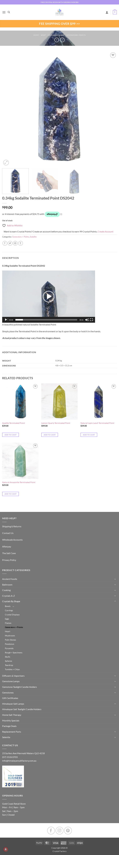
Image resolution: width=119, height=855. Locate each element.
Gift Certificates (10, 698)
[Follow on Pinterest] (68, 830)
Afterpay (6, 546)
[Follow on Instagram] (59, 830)
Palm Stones (10, 640)
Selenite (6, 737)
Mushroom (10, 635)
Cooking (6, 590)
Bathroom (7, 584)
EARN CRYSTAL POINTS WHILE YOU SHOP (59, 2)
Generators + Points (75, 35)
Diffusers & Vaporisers (13, 675)
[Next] (110, 108)
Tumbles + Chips (12, 669)
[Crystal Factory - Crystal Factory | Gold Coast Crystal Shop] (59, 12)
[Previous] (8, 108)
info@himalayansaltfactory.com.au (19, 760)
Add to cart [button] (10, 435)
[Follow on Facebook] (51, 830)
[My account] (107, 12)
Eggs (7, 619)
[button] (4, 12)
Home (36, 35)
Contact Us (7, 533)
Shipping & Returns (11, 526)
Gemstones (8, 692)
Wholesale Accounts (12, 539)
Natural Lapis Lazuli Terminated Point (97, 423)
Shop (43, 35)
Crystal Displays (12, 614)
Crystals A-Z (8, 595)
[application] (48, 297)
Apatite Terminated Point (13, 423)
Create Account (105, 231)
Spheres (8, 661)
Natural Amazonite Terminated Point (18, 482)
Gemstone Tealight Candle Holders (19, 686)
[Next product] (56, 40)
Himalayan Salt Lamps (13, 703)
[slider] (46, 319)
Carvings (9, 610)
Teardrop (9, 665)
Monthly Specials (10, 720)
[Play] (6, 319)
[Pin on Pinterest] (15, 243)
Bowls (7, 606)
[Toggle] (115, 579)
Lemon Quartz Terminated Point (55, 423)
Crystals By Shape (56, 35)
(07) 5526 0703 (10, 757)
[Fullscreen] (91, 319)
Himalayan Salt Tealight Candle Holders (21, 709)
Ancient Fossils (9, 579)
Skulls (7, 656)
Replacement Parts (11, 731)
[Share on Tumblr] (20, 243)
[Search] (9, 12)
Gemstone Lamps (11, 681)
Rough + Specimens (13, 652)
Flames (8, 623)
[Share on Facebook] (4, 243)
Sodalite (33, 237)
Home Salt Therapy (11, 714)
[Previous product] (62, 40)
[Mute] (87, 319)
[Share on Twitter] (10, 243)
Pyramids (9, 648)
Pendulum (9, 644)
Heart (7, 631)
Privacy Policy (9, 560)
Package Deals (9, 726)
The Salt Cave (9, 553)
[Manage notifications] (5, 849)
